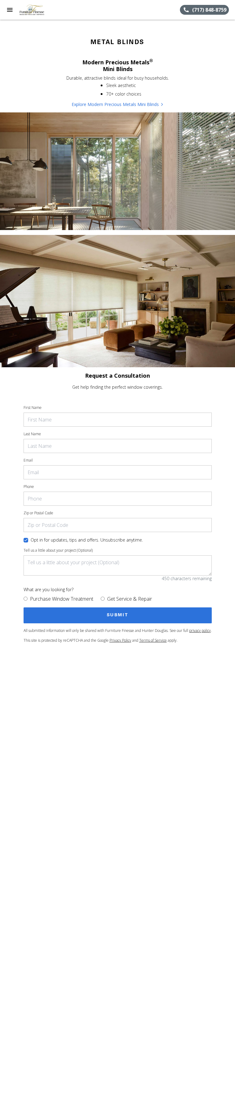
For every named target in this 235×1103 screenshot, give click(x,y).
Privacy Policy (120, 640)
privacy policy (200, 630)
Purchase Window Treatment (61, 598)
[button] (9, 9)
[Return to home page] (38, 10)
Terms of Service (153, 640)
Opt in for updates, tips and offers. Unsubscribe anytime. (87, 540)
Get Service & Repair (129, 598)
